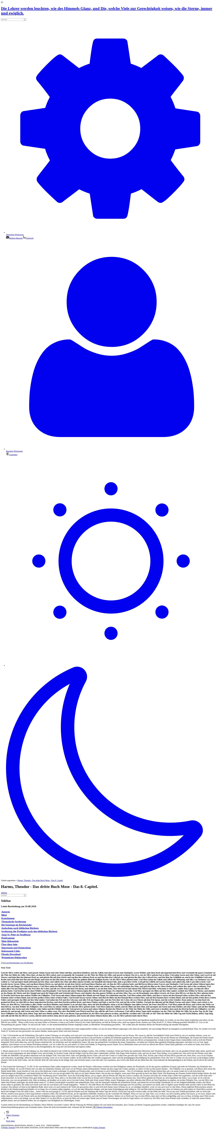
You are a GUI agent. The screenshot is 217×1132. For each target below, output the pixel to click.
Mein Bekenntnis (10, 941)
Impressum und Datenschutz (16, 947)
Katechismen (8, 918)
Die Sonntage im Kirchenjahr (16, 925)
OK (94, 1107)
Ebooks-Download (11, 954)
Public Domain (99, 1127)
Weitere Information (105, 1107)
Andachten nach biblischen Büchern (20, 928)
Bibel (4, 915)
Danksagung (8, 938)
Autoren (5, 911)
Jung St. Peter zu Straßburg (15, 934)
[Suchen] (25, 19)
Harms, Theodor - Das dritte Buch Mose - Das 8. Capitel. (40, 880)
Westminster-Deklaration (14, 957)
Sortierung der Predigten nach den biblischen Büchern (29, 931)
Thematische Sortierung (13, 921)
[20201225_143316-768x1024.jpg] (17, 963)
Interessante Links (10, 951)
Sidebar (4, 893)
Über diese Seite (9, 944)
